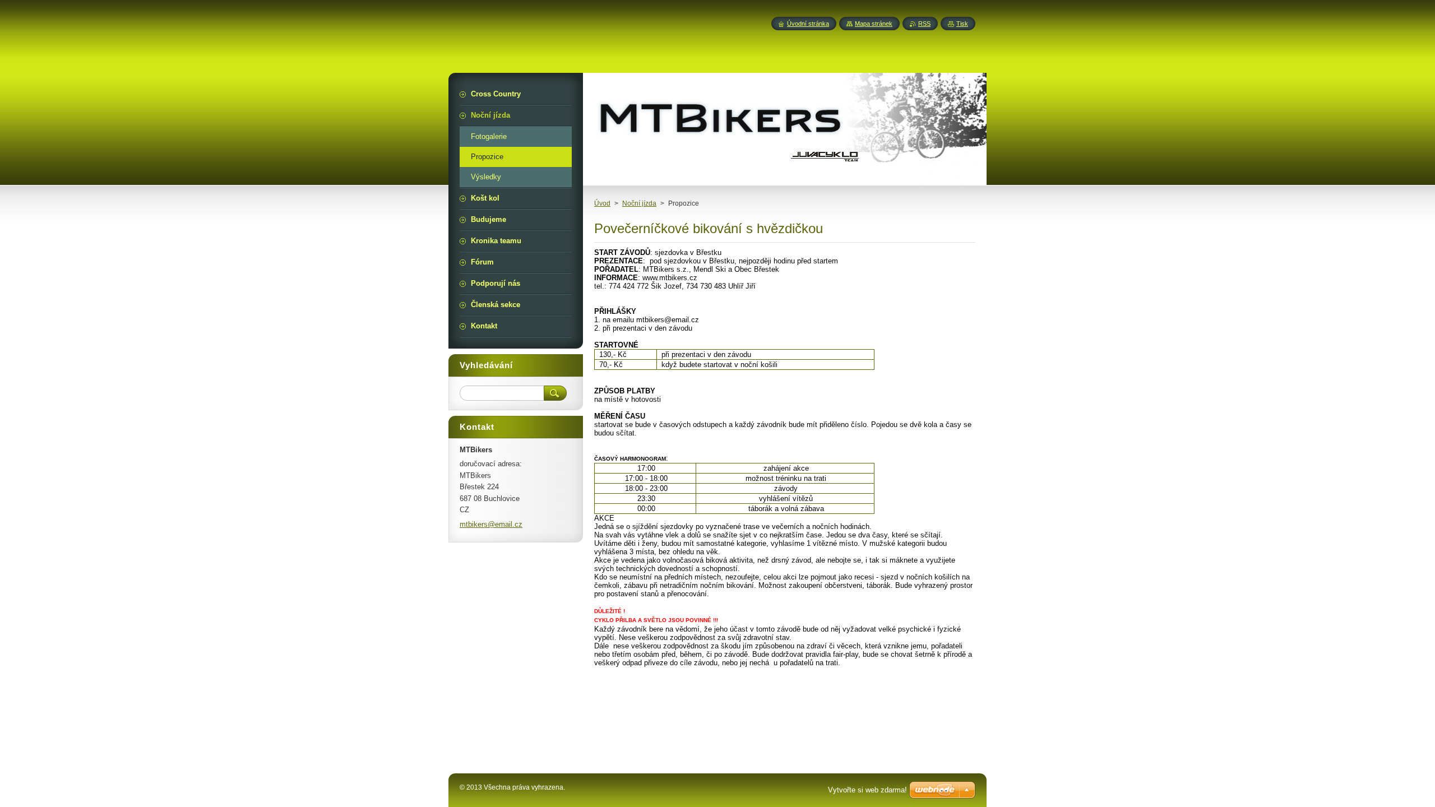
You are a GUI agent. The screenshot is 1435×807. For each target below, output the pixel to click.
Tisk (962, 23)
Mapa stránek (873, 23)
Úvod (602, 203)
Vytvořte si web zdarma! (867, 790)
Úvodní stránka (808, 23)
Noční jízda (639, 203)
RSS (924, 23)
